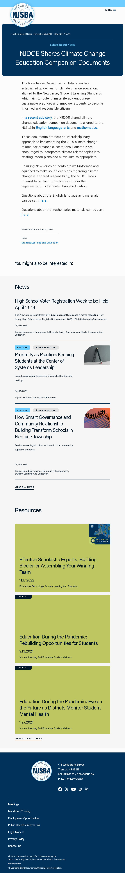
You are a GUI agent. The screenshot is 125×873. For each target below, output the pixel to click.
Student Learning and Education (39, 242)
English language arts (53, 127)
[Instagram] (80, 789)
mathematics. (87, 127)
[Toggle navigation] (114, 10)
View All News (24, 487)
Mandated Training (19, 811)
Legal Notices (16, 832)
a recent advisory (38, 117)
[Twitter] (67, 789)
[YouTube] (73, 789)
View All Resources (28, 738)
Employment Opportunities (23, 818)
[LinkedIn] (87, 789)
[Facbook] (60, 789)
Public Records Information (24, 825)
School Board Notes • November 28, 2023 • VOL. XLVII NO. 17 (41, 33)
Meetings (13, 804)
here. (43, 200)
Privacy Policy (16, 839)
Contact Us (14, 846)
